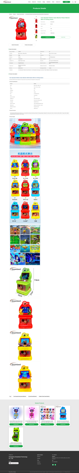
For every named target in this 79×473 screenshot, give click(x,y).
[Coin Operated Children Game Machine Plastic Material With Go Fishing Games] (21, 28)
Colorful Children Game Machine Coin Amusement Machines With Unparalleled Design (31, 422)
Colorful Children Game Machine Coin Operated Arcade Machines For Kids (16, 422)
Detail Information (15, 44)
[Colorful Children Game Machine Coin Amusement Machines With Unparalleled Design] (31, 413)
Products (14, 14)
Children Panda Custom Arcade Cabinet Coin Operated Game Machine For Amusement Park (16, 443)
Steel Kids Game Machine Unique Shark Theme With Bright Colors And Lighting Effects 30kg (47, 422)
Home (29, 1)
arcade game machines (32, 396)
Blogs (38, 460)
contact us (58, 1)
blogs (44, 1)
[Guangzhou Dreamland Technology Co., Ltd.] (7, 2)
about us (34, 1)
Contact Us (39, 463)
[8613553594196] (53, 465)
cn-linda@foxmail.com (14, 463)
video (53, 1)
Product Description (29, 44)
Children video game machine (44, 396)
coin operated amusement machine (20, 396)
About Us (38, 456)
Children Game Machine (20, 14)
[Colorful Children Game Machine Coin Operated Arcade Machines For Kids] (16, 413)
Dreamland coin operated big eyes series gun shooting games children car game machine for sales (63, 422)
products (39, 1)
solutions (48, 1)
